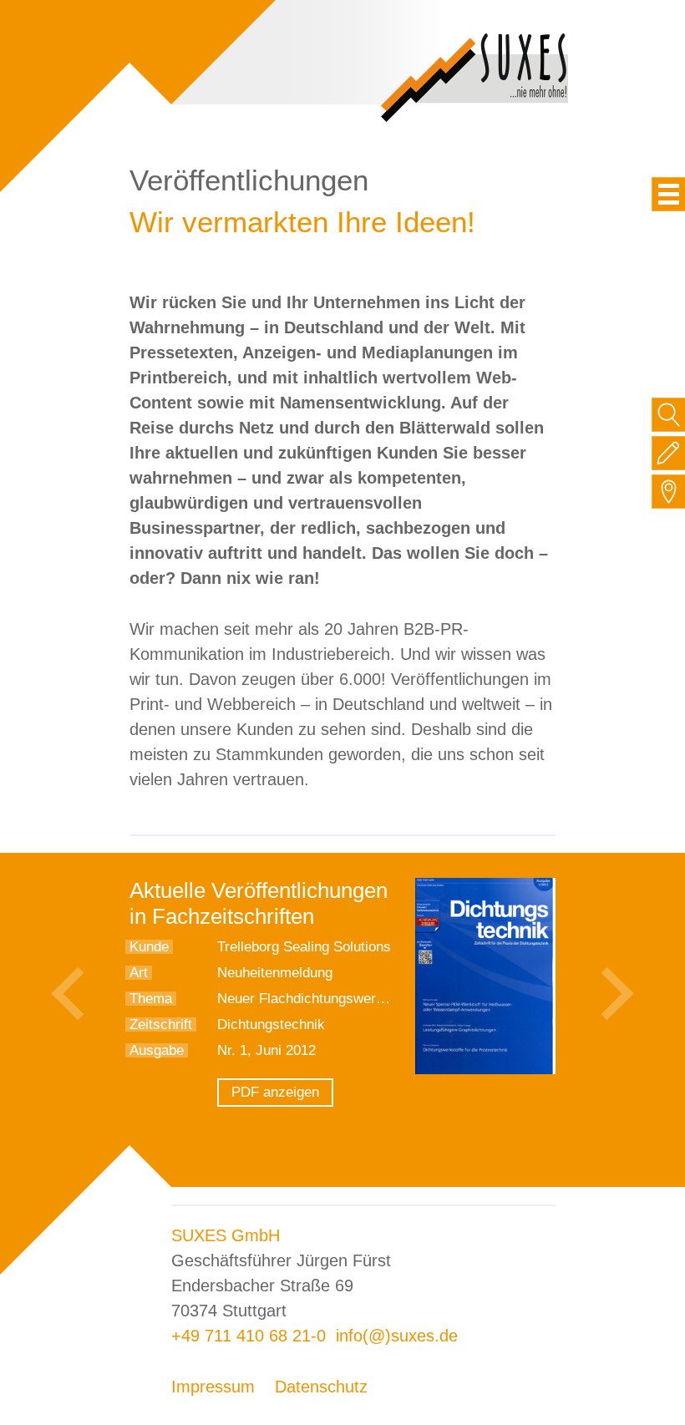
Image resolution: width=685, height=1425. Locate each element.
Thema (150, 998)
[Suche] (668, 414)
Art (138, 973)
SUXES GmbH (225, 1235)
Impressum (213, 1386)
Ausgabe (156, 1050)
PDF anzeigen (275, 1092)
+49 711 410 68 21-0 (248, 1335)
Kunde (149, 947)
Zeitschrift (160, 1024)
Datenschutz (321, 1386)
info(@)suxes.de (397, 1335)
